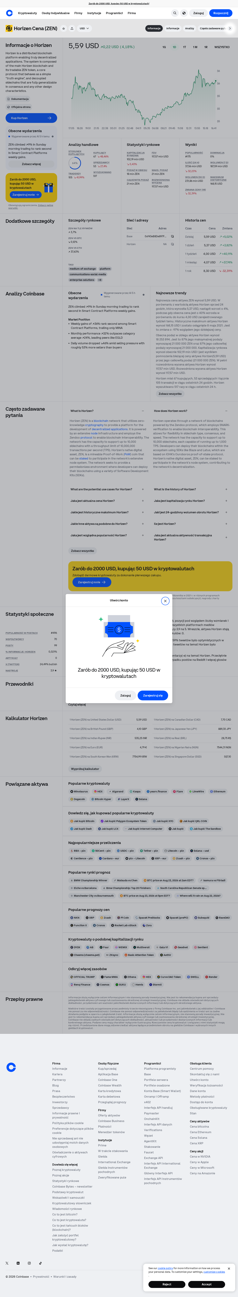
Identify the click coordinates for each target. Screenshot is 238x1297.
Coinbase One (107, 1080)
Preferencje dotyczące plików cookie (73, 1131)
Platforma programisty (160, 1068)
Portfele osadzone (157, 1085)
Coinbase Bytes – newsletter (72, 1186)
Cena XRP (196, 1143)
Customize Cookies (214, 1271)
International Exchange (114, 1162)
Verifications (153, 1130)
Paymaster (151, 1113)
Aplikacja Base (108, 1074)
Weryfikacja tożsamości (206, 1085)
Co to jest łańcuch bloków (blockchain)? (70, 1227)
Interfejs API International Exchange (162, 1165)
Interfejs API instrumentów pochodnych (163, 1181)
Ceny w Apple (199, 1162)
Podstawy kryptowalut (67, 1192)
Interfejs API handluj (158, 1107)
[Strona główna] (9, 13)
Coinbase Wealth (110, 1085)
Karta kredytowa (109, 1091)
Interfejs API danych (158, 1124)
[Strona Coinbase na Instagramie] (29, 1263)
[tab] (154, 28)
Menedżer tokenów (111, 1132)
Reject (167, 1284)
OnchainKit (151, 1119)
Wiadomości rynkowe (67, 1209)
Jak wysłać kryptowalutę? (70, 1245)
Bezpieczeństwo (63, 1096)
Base (147, 1074)
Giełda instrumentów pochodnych (113, 1170)
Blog (55, 1085)
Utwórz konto (199, 1080)
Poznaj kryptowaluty (66, 1170)
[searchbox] (84, 28)
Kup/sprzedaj (107, 1068)
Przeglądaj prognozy (112, 1102)
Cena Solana (198, 1137)
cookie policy (165, 1268)
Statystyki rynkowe (65, 1181)
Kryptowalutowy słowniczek (71, 1203)
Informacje (59, 1068)
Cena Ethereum (200, 1132)
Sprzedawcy (60, 1107)
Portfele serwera (156, 1080)
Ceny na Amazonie (202, 1173)
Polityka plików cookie (68, 1123)
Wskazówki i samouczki (68, 1197)
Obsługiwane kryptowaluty (208, 1107)
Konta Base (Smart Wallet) (162, 1091)
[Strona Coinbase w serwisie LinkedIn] (18, 1263)
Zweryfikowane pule (112, 1177)
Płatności (104, 1126)
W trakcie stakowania (113, 1151)
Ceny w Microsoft (202, 1167)
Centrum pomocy (202, 1068)
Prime (102, 1145)
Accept (207, 1284)
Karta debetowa (109, 1096)
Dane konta (198, 1091)
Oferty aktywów (109, 1115)
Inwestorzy (60, 1102)
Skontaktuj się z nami (204, 1074)
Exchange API (153, 1158)
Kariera (57, 1074)
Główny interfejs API (158, 1173)
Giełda (102, 1156)
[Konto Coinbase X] (7, 1263)
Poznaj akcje (60, 1175)
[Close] (229, 1268)
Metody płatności (202, 1096)
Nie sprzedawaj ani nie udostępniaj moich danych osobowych (70, 1142)
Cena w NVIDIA (200, 1156)
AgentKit (150, 1141)
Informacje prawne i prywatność (66, 1115)
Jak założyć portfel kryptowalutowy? (65, 1237)
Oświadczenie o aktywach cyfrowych (70, 1154)
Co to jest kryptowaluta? (69, 1220)
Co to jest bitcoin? (64, 1214)
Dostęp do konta (201, 1102)
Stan (193, 1113)
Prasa (56, 1091)
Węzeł (148, 1135)
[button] (56, 13)
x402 (147, 1102)
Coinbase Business (111, 1121)
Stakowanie (152, 1146)
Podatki (57, 1250)
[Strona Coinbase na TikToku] (40, 1263)
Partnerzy (59, 1080)
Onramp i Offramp (156, 1096)
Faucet (149, 1152)
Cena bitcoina (199, 1126)
